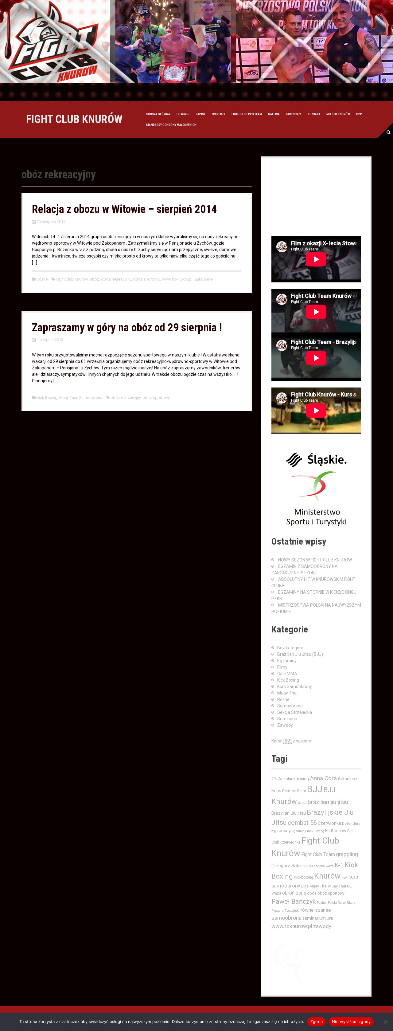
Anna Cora (323, 778)
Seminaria (287, 718)
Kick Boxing (47, 397)
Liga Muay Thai (314, 886)
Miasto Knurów (338, 114)
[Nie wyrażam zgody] (385, 1022)
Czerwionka (329, 823)
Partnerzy (294, 114)
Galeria (274, 114)
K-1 (339, 865)
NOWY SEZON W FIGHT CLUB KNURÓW (315, 559)
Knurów (327, 875)
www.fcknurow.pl (177, 279)
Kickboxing (303, 877)
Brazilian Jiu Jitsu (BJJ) (300, 654)
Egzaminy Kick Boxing (308, 831)
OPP (359, 114)
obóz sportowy (146, 279)
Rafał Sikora (347, 903)
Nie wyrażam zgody (351, 1021)
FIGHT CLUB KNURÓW (74, 119)
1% (274, 778)
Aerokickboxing (293, 778)
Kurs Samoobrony (294, 686)
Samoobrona (90, 397)
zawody (322, 926)
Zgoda (316, 1021)
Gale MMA (287, 673)
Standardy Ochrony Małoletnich (171, 125)
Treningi (182, 114)
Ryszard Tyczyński (285, 911)
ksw (344, 877)
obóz (94, 279)
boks (302, 802)
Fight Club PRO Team (247, 114)
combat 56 (302, 822)
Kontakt (314, 114)
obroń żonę (294, 893)
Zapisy (200, 114)
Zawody (285, 725)
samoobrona (286, 918)
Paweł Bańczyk (293, 901)
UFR (330, 919)
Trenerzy (218, 114)
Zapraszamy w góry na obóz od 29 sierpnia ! (127, 327)
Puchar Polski (327, 903)
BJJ (314, 789)
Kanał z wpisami (291, 740)
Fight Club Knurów (72, 279)
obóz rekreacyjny (116, 279)
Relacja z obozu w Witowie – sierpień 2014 (124, 209)
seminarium (314, 918)
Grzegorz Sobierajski (292, 865)
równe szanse (316, 910)
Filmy (282, 667)
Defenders (351, 823)
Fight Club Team (318, 854)
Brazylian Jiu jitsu (288, 813)
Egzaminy (287, 660)
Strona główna (158, 114)
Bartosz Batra (294, 791)
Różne (42, 279)
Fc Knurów (335, 830)
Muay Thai (68, 397)
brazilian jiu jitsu (328, 801)
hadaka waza (324, 866)
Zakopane (203, 279)
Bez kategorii (290, 647)
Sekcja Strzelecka (294, 712)
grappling (347, 854)
